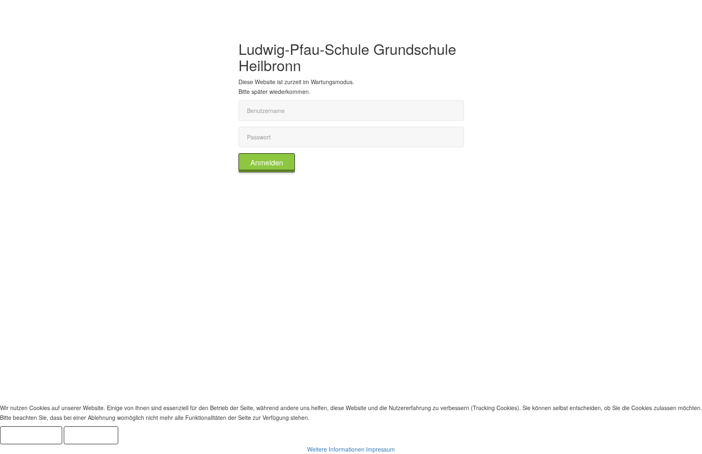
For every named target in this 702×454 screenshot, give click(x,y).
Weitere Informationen (335, 449)
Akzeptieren (31, 435)
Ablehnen (91, 435)
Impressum (380, 449)
